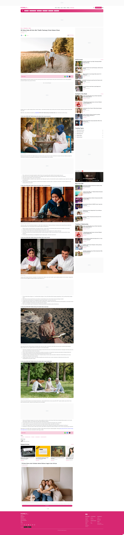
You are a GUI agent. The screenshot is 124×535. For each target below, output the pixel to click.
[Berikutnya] (73, 497)
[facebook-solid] (67, 76)
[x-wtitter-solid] (69, 76)
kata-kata (37, 111)
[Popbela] (25, 7)
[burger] (102, 7)
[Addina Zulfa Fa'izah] (22, 440)
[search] (93, 7)
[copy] (72, 76)
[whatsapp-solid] (65, 76)
